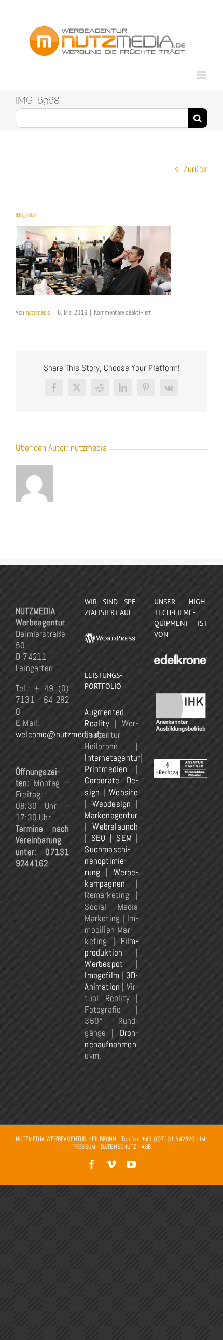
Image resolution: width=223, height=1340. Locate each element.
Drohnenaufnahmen (111, 1038)
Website (123, 792)
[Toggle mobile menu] (202, 74)
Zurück (195, 169)
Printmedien (106, 769)
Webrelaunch (115, 826)
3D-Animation (111, 981)
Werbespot (104, 964)
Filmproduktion (111, 946)
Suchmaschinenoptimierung (107, 861)
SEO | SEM (111, 838)
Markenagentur (111, 815)
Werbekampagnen (111, 877)
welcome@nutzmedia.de (59, 734)
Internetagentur (112, 757)
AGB (146, 1147)
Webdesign (111, 803)
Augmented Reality (104, 717)
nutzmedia (38, 312)
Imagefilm (102, 975)
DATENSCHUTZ (118, 1147)
